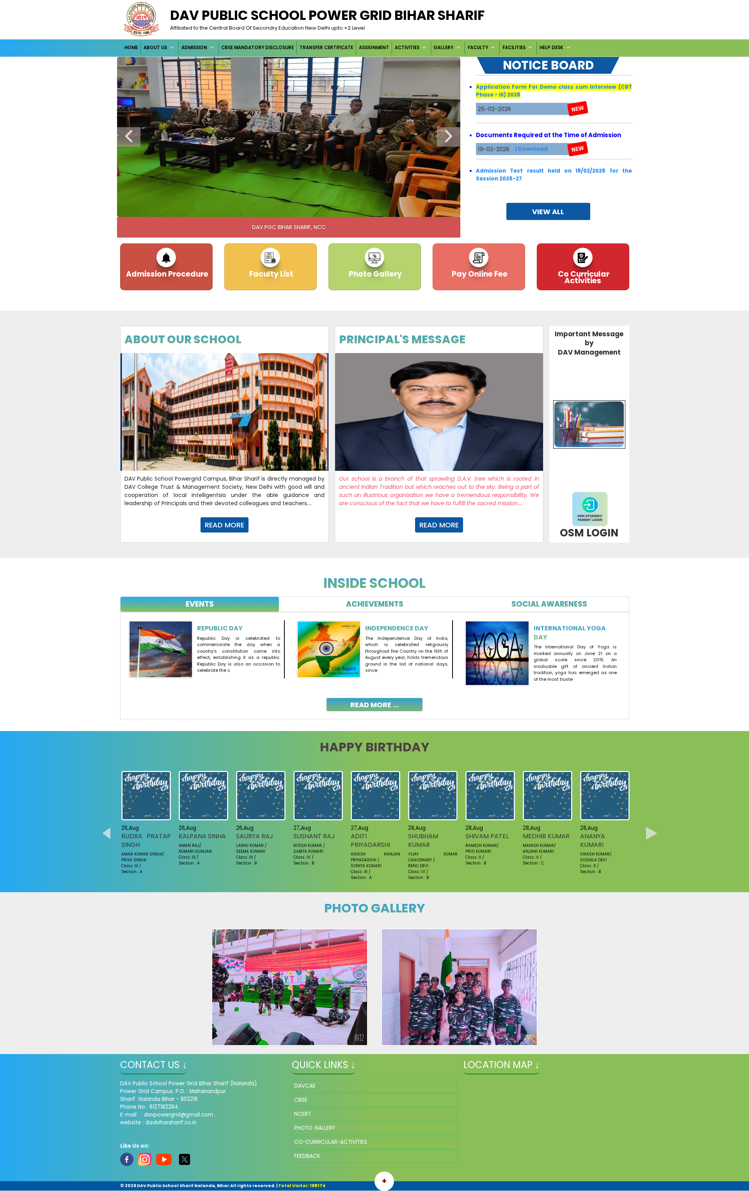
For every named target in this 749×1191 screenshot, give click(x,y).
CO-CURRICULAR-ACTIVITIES (330, 1142)
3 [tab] (259, 209)
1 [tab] (236, 209)
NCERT (302, 1114)
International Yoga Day (570, 632)
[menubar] (348, 47)
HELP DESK (551, 47)
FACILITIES (513, 47)
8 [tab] (318, 209)
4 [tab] (271, 209)
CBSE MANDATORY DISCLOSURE (257, 47)
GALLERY (443, 47)
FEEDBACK (307, 1156)
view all (548, 212)
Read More (224, 525)
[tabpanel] (374, 660)
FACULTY (478, 47)
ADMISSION (194, 47)
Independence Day (396, 628)
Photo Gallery (374, 274)
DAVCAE (305, 1086)
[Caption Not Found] (289, 987)
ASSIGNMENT (374, 47)
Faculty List (270, 274)
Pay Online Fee (479, 274)
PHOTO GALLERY (314, 1128)
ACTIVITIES (407, 47)
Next (448, 137)
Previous (128, 137)
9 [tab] (330, 209)
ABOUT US (155, 47)
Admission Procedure (166, 274)
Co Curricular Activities (582, 277)
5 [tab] (283, 209)
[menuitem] (131, 47)
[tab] (200, 604)
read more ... (374, 705)
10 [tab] (341, 209)
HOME (131, 47)
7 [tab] (306, 209)
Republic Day (220, 628)
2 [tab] (248, 209)
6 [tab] (294, 209)
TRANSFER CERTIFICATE (326, 47)
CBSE (300, 1100)
